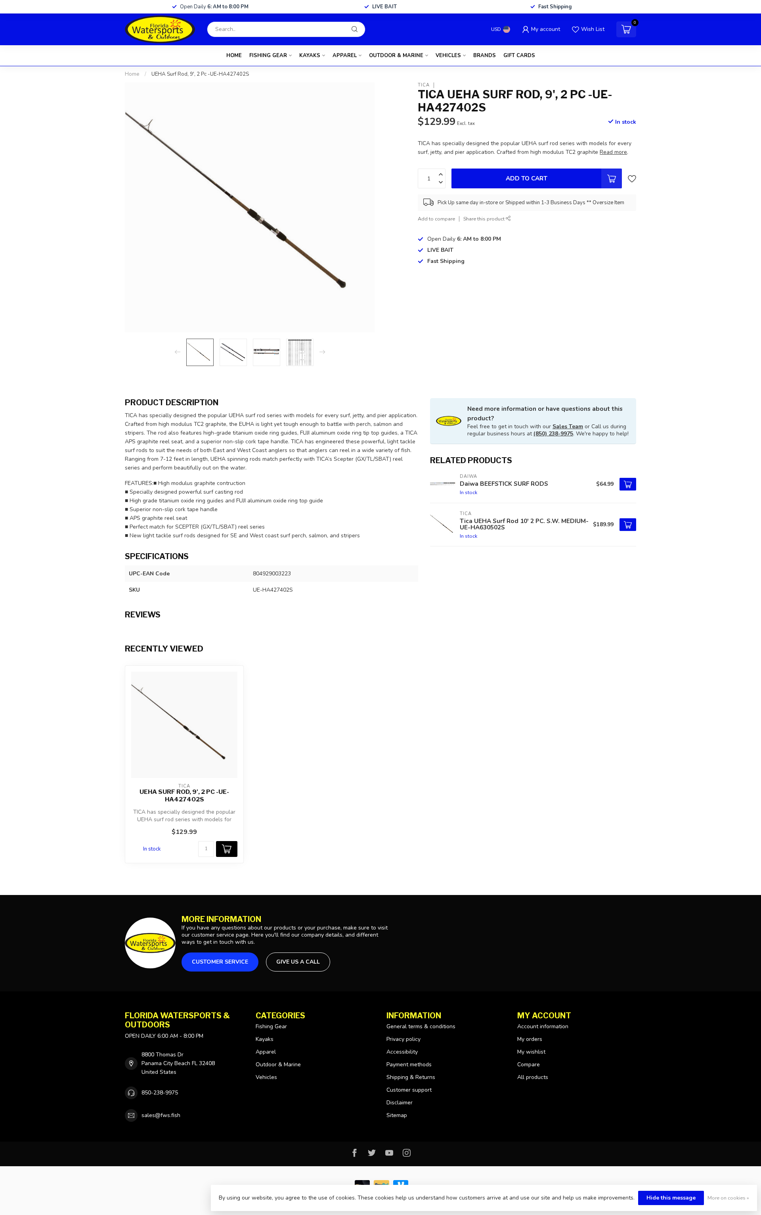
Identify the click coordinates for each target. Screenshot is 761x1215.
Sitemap (396, 1115)
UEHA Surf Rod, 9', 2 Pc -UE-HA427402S (200, 74)
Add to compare (436, 219)
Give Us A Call (298, 962)
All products (532, 1077)
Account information (542, 1026)
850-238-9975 (159, 1092)
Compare (528, 1064)
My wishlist (531, 1052)
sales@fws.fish (160, 1115)
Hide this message (671, 1198)
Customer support (409, 1090)
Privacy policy (403, 1039)
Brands (484, 55)
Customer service (220, 962)
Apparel (345, 55)
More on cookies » (728, 1197)
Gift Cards (519, 55)
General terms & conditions (420, 1026)
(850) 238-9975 (553, 433)
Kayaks (309, 55)
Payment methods (409, 1064)
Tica (424, 85)
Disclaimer (399, 1102)
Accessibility (402, 1052)
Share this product (484, 219)
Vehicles (448, 55)
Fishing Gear (268, 55)
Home (234, 55)
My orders (529, 1039)
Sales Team (568, 426)
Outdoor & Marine (396, 55)
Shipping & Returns (410, 1077)
